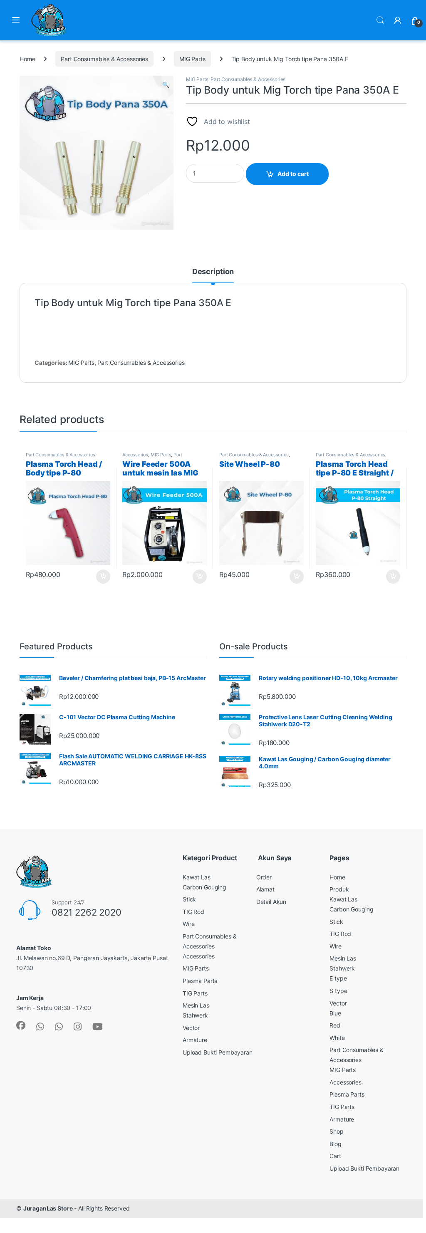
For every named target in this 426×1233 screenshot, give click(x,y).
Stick (189, 899)
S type (338, 990)
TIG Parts (195, 993)
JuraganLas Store (48, 1208)
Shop (336, 1131)
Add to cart (293, 173)
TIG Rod (193, 911)
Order (264, 877)
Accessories (135, 455)
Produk (339, 889)
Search (380, 20)
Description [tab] (213, 272)
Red (334, 1025)
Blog (335, 1143)
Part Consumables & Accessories (104, 58)
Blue (335, 1013)
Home (27, 58)
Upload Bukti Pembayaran (218, 1052)
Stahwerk (195, 1015)
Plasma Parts (200, 980)
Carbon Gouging (204, 887)
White (336, 1037)
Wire (188, 923)
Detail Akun (271, 901)
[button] (165, 85)
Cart (335, 1155)
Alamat (265, 889)
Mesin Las (196, 1005)
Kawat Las (197, 877)
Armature (195, 1039)
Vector (191, 1027)
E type (338, 978)
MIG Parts (192, 58)
